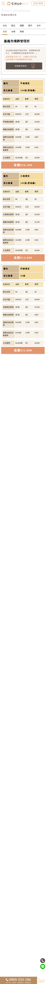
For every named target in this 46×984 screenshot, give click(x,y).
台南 (13, 31)
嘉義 (5, 31)
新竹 (30, 25)
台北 (5, 25)
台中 (39, 25)
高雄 (22, 31)
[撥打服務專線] (42, 960)
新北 (13, 25)
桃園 (22, 25)
